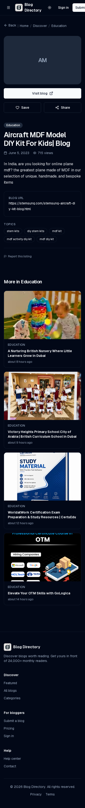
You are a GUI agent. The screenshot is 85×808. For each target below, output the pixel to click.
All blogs (10, 690)
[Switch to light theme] (49, 7)
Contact (10, 766)
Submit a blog (14, 721)
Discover (40, 26)
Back (12, 25)
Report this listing (20, 256)
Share (65, 107)
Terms (50, 794)
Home (24, 26)
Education (59, 26)
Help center (12, 758)
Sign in (63, 7)
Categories (12, 698)
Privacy (36, 794)
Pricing (9, 728)
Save (25, 107)
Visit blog (39, 93)
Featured (10, 683)
